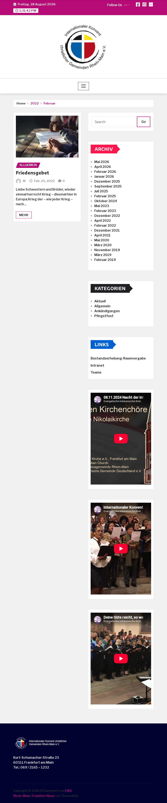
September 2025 (108, 186)
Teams (96, 372)
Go (143, 122)
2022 (34, 103)
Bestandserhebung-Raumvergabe (118, 358)
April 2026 (102, 167)
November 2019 (107, 250)
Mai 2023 (101, 206)
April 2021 (102, 235)
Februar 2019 (105, 260)
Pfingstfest (103, 316)
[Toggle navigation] (83, 86)
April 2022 (102, 221)
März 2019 (102, 255)
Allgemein (102, 306)
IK (24, 181)
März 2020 (103, 245)
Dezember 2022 (107, 216)
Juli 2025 (101, 191)
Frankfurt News (43, 795)
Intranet (97, 365)
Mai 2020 (101, 240)
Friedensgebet (32, 172)
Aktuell (100, 301)
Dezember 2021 (107, 230)
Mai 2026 (101, 162)
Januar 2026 (104, 177)
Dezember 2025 (107, 181)
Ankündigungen (107, 311)
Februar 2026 (105, 172)
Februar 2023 (105, 211)
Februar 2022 (105, 225)
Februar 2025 (105, 196)
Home (20, 103)
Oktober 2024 (105, 201)
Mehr (23, 215)
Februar (50, 103)
